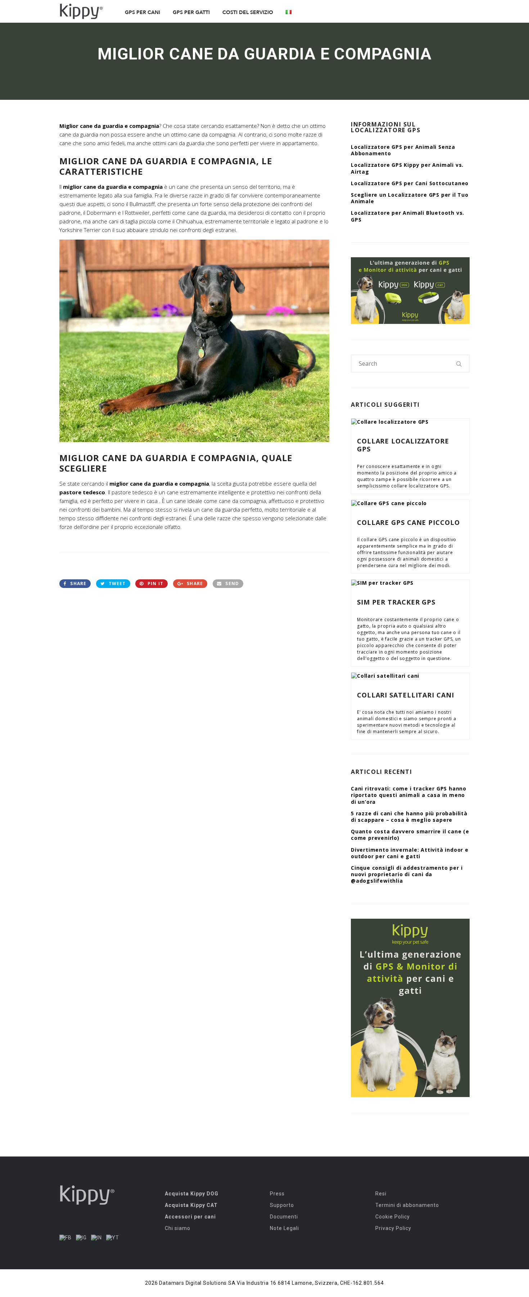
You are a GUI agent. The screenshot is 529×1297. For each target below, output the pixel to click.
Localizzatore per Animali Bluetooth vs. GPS (407, 216)
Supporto (282, 1205)
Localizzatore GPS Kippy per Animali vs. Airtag (407, 168)
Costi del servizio (247, 12)
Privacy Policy (393, 1228)
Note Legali (284, 1228)
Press (277, 1193)
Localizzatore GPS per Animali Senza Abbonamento (403, 150)
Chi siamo (177, 1228)
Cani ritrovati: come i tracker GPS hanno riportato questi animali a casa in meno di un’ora (408, 795)
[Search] (459, 364)
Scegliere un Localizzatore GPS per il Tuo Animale (410, 198)
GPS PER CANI (142, 12)
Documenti (284, 1217)
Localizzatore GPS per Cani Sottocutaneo (410, 183)
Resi (380, 1193)
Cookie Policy (392, 1217)
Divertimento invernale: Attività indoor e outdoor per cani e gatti (410, 853)
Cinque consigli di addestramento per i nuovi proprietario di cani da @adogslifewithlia (406, 874)
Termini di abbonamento (407, 1205)
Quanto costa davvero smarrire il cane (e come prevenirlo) (410, 834)
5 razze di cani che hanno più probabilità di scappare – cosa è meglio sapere (409, 816)
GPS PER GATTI (191, 12)
